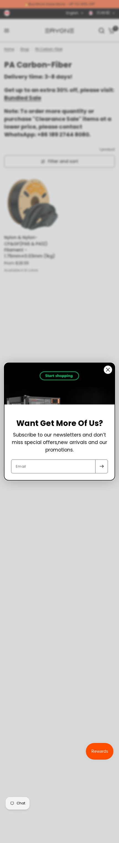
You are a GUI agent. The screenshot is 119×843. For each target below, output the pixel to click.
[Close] (108, 370)
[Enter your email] (101, 466)
